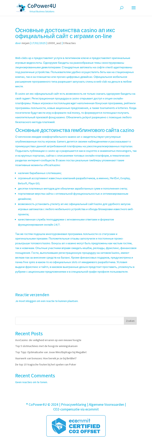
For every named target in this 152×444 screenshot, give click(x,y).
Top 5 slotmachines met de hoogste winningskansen (46, 346)
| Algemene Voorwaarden (105, 404)
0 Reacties (69, 43)
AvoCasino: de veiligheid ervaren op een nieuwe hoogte (48, 340)
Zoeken (130, 321)
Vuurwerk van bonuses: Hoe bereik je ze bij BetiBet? (46, 358)
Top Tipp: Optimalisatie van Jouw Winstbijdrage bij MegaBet (50, 352)
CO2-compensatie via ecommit (76, 409)
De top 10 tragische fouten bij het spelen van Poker (45, 364)
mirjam (25, 43)
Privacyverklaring (73, 404)
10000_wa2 (54, 43)
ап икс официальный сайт (42, 93)
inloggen (31, 301)
